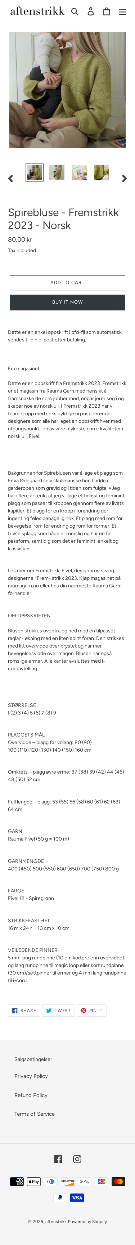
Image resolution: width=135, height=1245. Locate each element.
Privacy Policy (31, 1076)
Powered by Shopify (87, 1221)
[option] (34, 172)
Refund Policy (31, 1095)
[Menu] (122, 11)
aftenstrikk (56, 1221)
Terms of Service (34, 1114)
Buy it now (67, 302)
